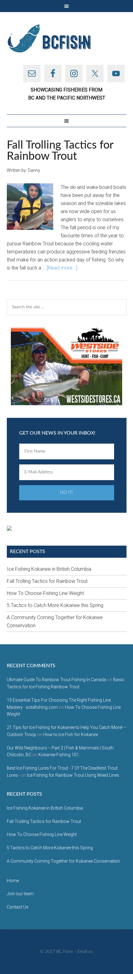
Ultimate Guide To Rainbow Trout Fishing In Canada (56, 679)
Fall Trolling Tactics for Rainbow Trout (60, 151)
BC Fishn (67, 38)
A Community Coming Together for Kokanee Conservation (63, 861)
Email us (85, 951)
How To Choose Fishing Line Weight (45, 593)
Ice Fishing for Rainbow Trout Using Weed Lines (73, 775)
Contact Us (17, 907)
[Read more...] (62, 268)
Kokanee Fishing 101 (58, 754)
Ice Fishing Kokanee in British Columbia (49, 569)
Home (13, 880)
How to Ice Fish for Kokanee (70, 734)
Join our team (20, 893)
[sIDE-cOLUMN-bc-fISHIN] (66, 366)
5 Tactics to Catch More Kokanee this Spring (55, 605)
